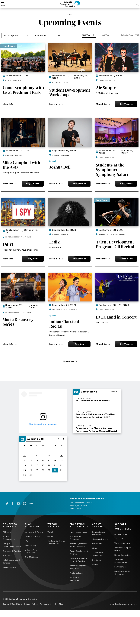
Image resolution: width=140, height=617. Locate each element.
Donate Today (120, 534)
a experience (123, 604)
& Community (79, 525)
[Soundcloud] (31, 503)
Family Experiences (78, 532)
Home (70, 14)
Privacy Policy (31, 604)
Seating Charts (9, 567)
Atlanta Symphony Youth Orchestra (78, 545)
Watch (50, 532)
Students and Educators (76, 537)
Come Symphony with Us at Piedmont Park (23, 90)
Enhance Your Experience (31, 551)
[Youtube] (18, 503)
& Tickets (10, 525)
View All (114, 392)
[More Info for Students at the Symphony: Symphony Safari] (116, 132)
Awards (95, 564)
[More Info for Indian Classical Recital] (70, 287)
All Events (7, 532)
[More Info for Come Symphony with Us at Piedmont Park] (23, 57)
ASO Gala (118, 538)
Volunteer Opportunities (120, 561)
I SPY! (8, 244)
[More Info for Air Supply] (116, 57)
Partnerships (120, 567)
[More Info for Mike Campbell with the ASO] (23, 132)
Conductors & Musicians (98, 533)
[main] (70, 250)
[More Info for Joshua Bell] (70, 132)
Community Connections (97, 554)
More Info (8, 104)
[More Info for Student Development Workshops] (70, 57)
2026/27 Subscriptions (9, 537)
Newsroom (97, 543)
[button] (59, 439)
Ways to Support (122, 543)
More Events (70, 361)
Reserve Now (126, 258)
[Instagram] (24, 503)
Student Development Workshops (69, 92)
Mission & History (100, 539)
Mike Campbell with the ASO (21, 165)
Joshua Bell (60, 167)
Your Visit (32, 525)
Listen (50, 536)
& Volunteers (122, 526)
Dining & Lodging (32, 536)
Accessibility (30, 545)
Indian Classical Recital (64, 324)
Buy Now (32, 258)
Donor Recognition (122, 555)
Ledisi (55, 242)
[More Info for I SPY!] (23, 212)
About (95, 548)
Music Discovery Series (18, 322)
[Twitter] (6, 503)
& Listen (53, 525)
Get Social (96, 560)
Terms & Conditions (12, 604)
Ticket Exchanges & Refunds (11, 561)
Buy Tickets (126, 104)
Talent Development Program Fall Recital (115, 244)
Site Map (59, 604)
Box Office (7, 555)
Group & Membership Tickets (12, 545)
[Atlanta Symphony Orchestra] (70, 6)
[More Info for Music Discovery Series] (23, 287)
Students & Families (12, 551)
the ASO (97, 525)
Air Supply (106, 87)
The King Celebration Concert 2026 (56, 542)
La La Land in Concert (116, 317)
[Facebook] (12, 503)
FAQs (27, 541)
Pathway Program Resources (78, 567)
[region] (43, 458)
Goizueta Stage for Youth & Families (78, 559)
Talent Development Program (79, 552)
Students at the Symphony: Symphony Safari (112, 169)
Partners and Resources (75, 579)
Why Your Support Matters (122, 549)
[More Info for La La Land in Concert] (116, 287)
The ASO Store (31, 557)
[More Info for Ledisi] (70, 212)
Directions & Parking (34, 532)
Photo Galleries (76, 573)
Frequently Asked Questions (122, 572)
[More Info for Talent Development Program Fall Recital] (116, 212)
